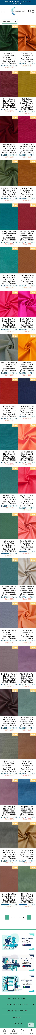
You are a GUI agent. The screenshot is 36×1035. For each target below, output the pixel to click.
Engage (17, 1017)
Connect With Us (17, 1011)
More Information (17, 1004)
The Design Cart (17, 998)
